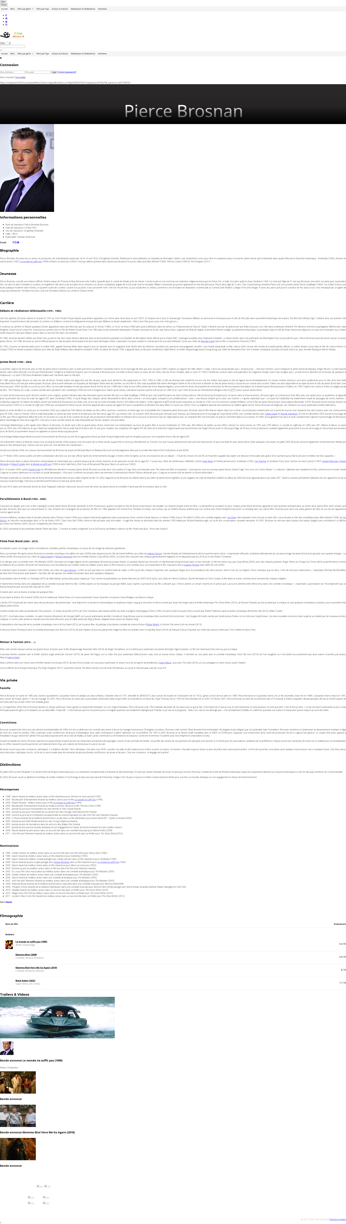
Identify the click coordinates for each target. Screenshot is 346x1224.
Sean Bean (207, 461)
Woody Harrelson (289, 413)
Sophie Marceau (330, 461)
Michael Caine (207, 341)
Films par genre (24, 9)
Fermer (4, 5)
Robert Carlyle (18, 464)
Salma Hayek (271, 413)
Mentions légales (338, 1219)
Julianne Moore (154, 553)
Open (3, 2)
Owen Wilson (165, 662)
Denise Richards (61, 862)
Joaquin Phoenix (191, 564)
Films (12, 9)
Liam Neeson (69, 570)
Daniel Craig (34, 469)
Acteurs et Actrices (60, 9)
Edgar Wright (153, 624)
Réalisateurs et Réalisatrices (83, 9)
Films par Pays (42, 9)
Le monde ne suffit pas (30, 261)
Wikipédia (8, 902)
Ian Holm (231, 517)
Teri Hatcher (260, 461)
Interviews (102, 9)
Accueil (4, 9)
